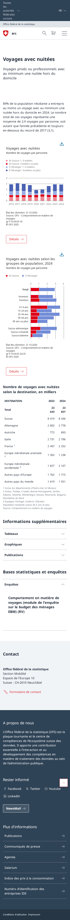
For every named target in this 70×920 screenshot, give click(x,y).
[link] (35, 606)
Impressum (34, 914)
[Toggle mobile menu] (64, 33)
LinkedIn (14, 796)
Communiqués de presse (22, 846)
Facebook (14, 789)
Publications (13, 836)
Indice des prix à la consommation (29, 878)
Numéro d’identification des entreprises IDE (24, 891)
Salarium (10, 868)
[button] (64, 783)
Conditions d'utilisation (15, 914)
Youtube (55, 789)
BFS (14, 33)
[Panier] (53, 33)
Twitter (35, 789)
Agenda (9, 857)
